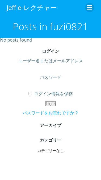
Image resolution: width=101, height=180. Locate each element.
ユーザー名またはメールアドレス (50, 61)
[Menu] (89, 7)
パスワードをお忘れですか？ (51, 113)
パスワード (50, 77)
